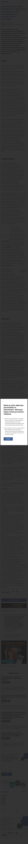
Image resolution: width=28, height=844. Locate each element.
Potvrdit (8, 439)
